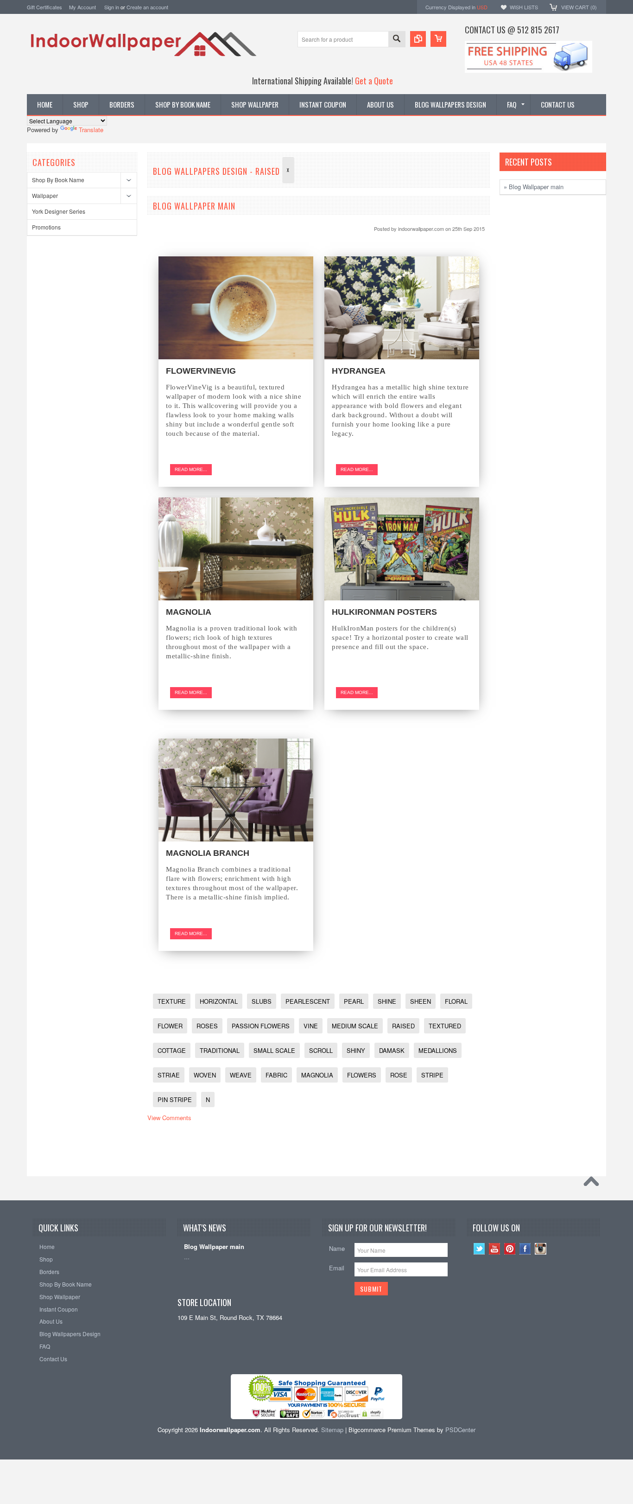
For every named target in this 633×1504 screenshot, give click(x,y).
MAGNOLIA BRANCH (207, 853)
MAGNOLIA (188, 612)
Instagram (540, 1249)
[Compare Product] (418, 39)
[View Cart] (438, 39)
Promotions (46, 227)
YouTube (494, 1249)
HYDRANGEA (359, 371)
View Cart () (579, 7)
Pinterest (510, 1249)
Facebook (525, 1249)
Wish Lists (524, 7)
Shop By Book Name (58, 180)
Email (336, 1267)
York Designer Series (58, 211)
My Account (82, 7)
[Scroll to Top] (593, 1183)
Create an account (147, 7)
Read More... (191, 469)
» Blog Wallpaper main (533, 186)
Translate (91, 129)
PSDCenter (460, 1429)
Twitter (479, 1249)
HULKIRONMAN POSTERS (384, 612)
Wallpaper (45, 195)
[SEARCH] (396, 40)
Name (337, 1248)
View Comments (169, 1117)
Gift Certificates (44, 7)
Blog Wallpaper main (194, 206)
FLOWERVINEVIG (201, 371)
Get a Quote (374, 80)
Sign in (111, 7)
